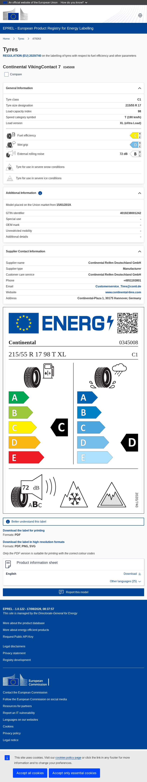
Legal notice (10, 740)
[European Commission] (15, 14)
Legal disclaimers (14, 646)
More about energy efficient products (26, 629)
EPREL (28, 609)
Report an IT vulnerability (19, 712)
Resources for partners (17, 706)
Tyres (21, 38)
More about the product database (24, 623)
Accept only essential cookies (74, 773)
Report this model (77, 592)
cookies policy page (68, 757)
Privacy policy (12, 733)
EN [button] (140, 15)
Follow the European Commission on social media (35, 699)
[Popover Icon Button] (40, 193)
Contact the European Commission (25, 692)
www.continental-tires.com (123, 292)
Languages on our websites (20, 719)
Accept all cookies (30, 773)
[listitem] (25, 38)
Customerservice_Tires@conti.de (118, 286)
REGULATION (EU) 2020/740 (22, 55)
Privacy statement (14, 653)
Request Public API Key (18, 636)
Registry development (17, 659)
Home (6, 38)
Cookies (8, 726)
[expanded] (140, 88)
